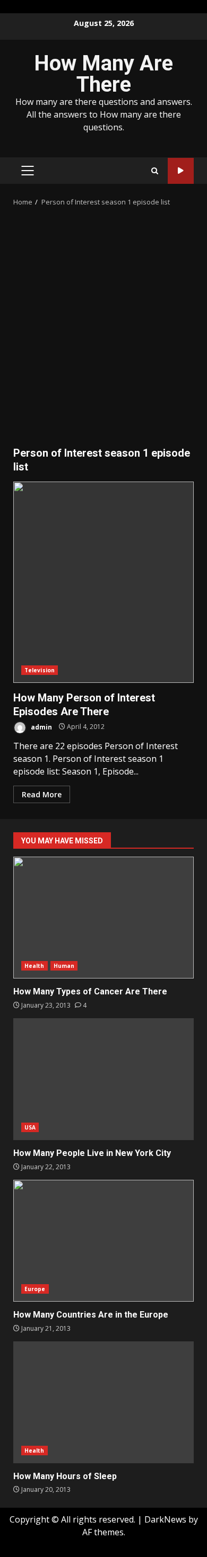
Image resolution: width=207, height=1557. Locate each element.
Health (34, 965)
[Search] (154, 171)
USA (30, 1127)
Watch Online (181, 171)
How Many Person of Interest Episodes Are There (103, 582)
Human (64, 965)
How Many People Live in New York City (103, 1079)
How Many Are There (103, 74)
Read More (42, 794)
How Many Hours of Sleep (103, 1402)
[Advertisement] (103, 329)
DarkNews (165, 1519)
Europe (35, 1289)
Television (39, 670)
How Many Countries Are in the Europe (103, 1241)
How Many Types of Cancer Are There (103, 917)
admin (40, 726)
